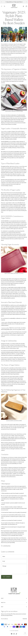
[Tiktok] (16, 634)
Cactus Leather (5, 332)
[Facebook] (11, 634)
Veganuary (17, 45)
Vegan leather (4, 131)
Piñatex (17, 166)
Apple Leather (5, 322)
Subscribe (25, 618)
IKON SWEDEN (5, 57)
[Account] (23, 6)
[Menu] (1, 6)
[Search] (4, 6)
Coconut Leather (5, 327)
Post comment (6, 576)
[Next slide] (26, 1)
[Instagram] (14, 634)
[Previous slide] (1, 1)
